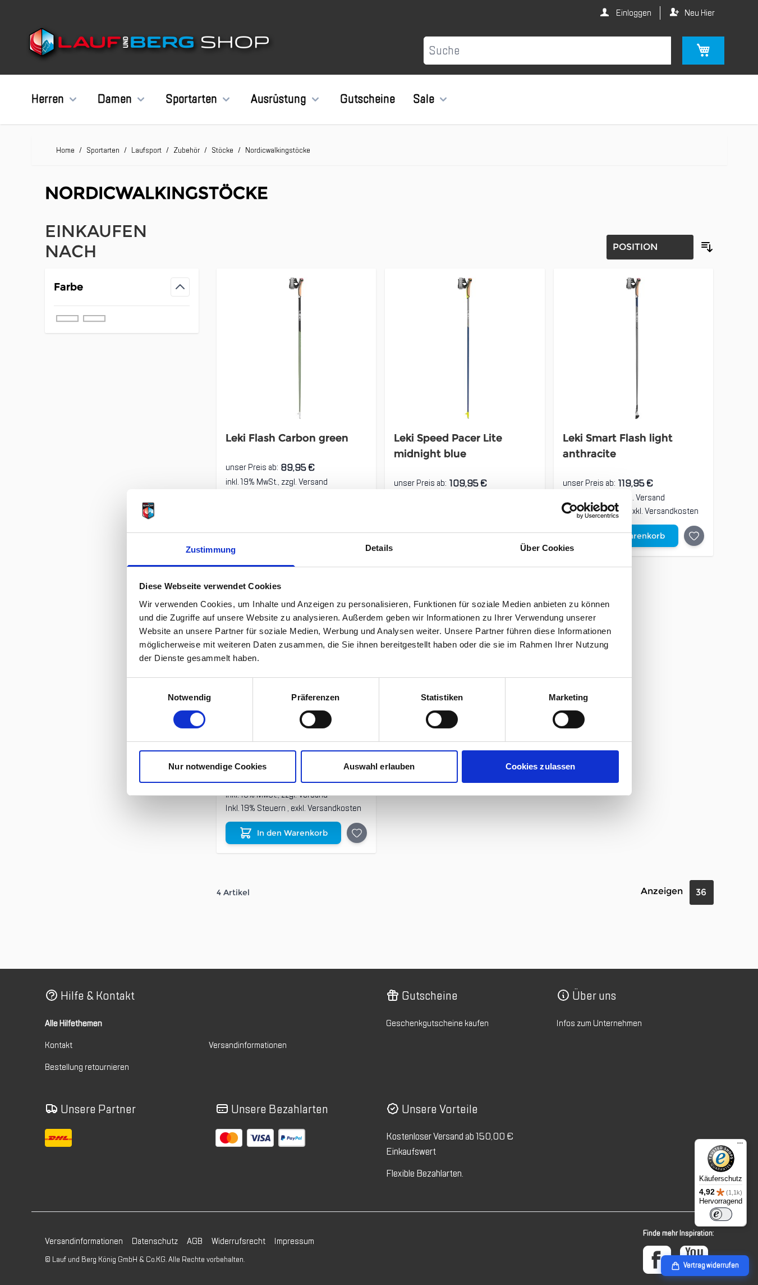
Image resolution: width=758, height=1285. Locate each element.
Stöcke (222, 150)
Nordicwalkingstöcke (277, 150)
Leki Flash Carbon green (287, 438)
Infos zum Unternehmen (599, 1023)
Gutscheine (367, 99)
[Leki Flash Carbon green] (296, 348)
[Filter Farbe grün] (94, 318)
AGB (195, 1241)
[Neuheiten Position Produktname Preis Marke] (650, 247)
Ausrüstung (278, 99)
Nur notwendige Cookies (217, 766)
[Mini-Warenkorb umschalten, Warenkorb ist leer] (703, 51)
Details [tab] (379, 548)
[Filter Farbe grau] (67, 318)
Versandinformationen (248, 1045)
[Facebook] (657, 1260)
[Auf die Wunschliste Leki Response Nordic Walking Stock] (357, 833)
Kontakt (58, 1045)
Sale (423, 99)
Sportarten (191, 99)
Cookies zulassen (541, 766)
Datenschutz (155, 1241)
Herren (47, 99)
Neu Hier (700, 13)
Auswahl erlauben (379, 766)
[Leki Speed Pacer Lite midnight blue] (465, 348)
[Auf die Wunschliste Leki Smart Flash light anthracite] (694, 536)
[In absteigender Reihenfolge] (707, 247)
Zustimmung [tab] (211, 549)
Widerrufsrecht (238, 1241)
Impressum (294, 1241)
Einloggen (632, 13)
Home (65, 150)
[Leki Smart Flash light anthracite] (634, 348)
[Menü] (740, 1145)
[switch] (316, 719)
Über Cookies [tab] (547, 548)
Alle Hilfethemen (73, 1023)
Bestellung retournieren (87, 1067)
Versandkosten (672, 511)
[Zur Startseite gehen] (150, 44)
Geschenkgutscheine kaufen (437, 1023)
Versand (313, 482)
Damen (115, 99)
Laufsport (146, 150)
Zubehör (186, 150)
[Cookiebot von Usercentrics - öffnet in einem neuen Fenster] (570, 510)
